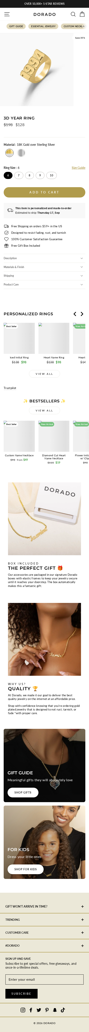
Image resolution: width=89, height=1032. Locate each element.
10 (51, 175)
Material (29, 144)
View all (44, 373)
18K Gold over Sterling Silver (9, 153)
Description (10, 258)
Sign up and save (18, 958)
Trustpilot (10, 388)
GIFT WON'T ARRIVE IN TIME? (26, 906)
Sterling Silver (21, 153)
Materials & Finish (14, 267)
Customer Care (17, 932)
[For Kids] (44, 842)
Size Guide (78, 167)
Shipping (9, 275)
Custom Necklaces (76, 26)
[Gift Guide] (44, 765)
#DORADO (12, 945)
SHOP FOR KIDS (25, 869)
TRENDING (12, 919)
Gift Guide (16, 26)
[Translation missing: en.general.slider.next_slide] (81, 314)
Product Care (11, 284)
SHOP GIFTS (23, 792)
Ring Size (11, 167)
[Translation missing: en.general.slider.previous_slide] (75, 314)
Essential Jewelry (43, 26)
